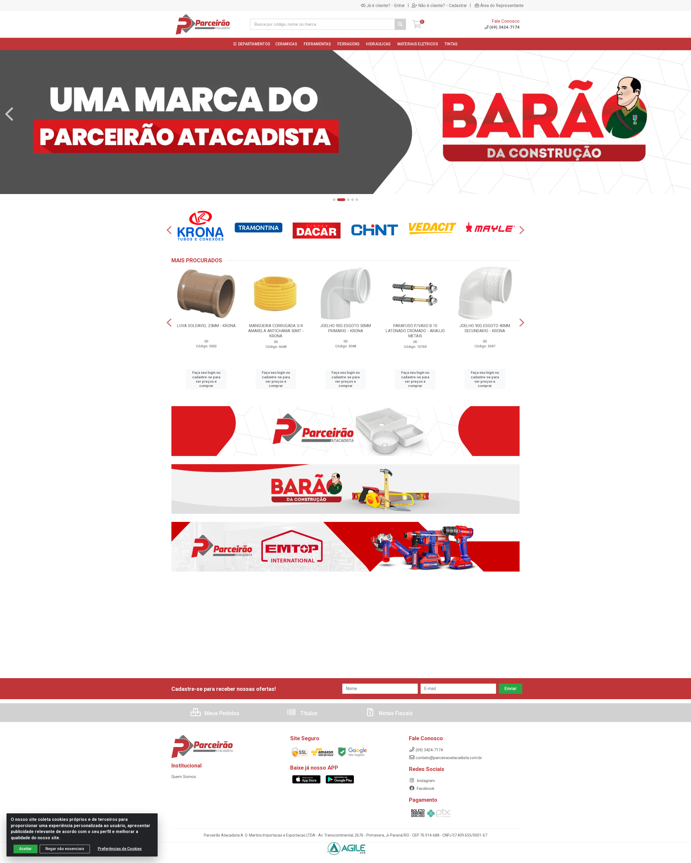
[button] (334, 199)
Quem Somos (183, 776)
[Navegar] (9, 114)
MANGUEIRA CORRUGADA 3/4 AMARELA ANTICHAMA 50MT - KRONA (276, 330)
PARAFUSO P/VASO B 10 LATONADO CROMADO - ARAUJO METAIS (415, 330)
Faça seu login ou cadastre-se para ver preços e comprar (206, 379)
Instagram (425, 780)
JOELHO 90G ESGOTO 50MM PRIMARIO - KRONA (345, 328)
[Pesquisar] (400, 24)
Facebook (425, 788)
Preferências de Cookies (120, 849)
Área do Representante (502, 5)
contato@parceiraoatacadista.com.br (449, 757)
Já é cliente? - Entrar (385, 5)
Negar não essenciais (64, 849)
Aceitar (25, 849)
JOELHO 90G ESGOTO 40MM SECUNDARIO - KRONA (484, 328)
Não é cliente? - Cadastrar (442, 5)
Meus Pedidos (221, 713)
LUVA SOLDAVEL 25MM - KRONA (206, 325)
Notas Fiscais (395, 713)
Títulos (308, 713)
